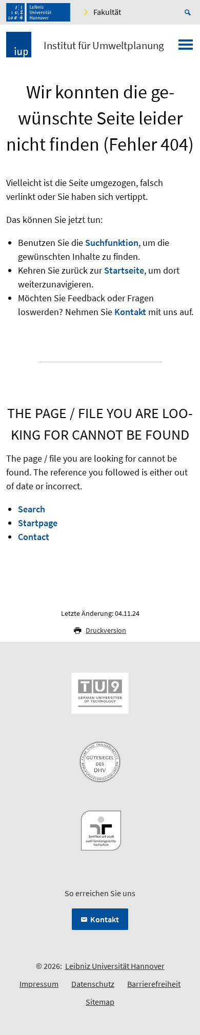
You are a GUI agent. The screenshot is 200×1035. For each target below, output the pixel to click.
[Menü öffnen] (185, 47)
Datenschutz (92, 984)
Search (31, 509)
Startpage (37, 523)
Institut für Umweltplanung (104, 45)
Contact (33, 537)
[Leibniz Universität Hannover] (38, 12)
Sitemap (100, 1002)
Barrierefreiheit (154, 984)
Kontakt (130, 312)
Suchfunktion (111, 243)
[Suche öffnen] (189, 12)
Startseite (124, 270)
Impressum (38, 984)
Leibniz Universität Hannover (115, 966)
